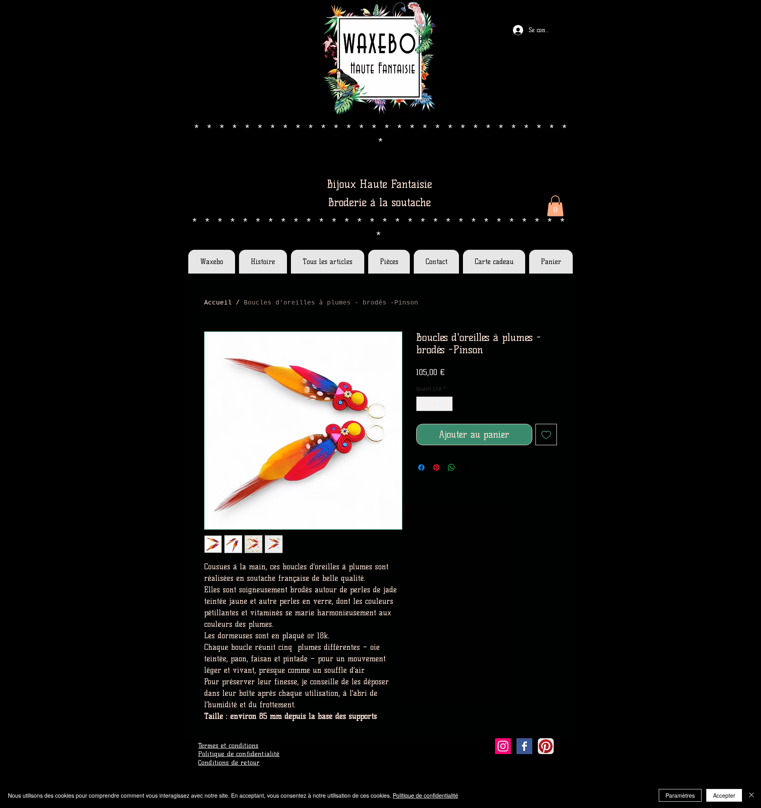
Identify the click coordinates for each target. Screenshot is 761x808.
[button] (555, 205)
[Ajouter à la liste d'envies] (546, 435)
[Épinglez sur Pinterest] (436, 467)
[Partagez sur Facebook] (421, 467)
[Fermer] (751, 795)
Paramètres (680, 795)
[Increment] (446, 404)
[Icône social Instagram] (503, 746)
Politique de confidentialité (425, 795)
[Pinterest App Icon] (546, 746)
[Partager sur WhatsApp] (451, 467)
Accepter (724, 795)
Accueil (218, 302)
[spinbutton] (434, 404)
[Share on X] (466, 467)
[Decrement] (422, 404)
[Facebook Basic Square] (524, 746)
